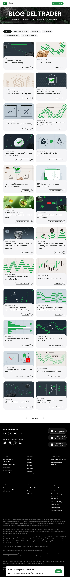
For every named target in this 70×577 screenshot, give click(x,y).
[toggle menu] (66, 3)
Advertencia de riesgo (10, 554)
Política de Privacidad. (37, 573)
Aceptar (58, 571)
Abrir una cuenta (57, 3)
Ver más (35, 418)
